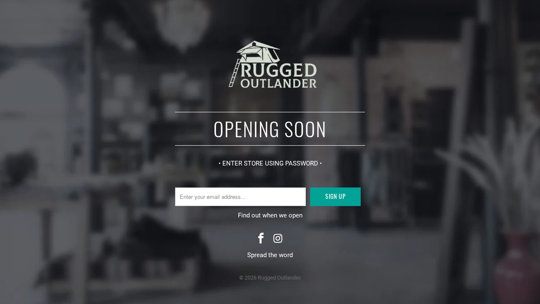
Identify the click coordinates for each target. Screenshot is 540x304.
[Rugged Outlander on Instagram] (278, 239)
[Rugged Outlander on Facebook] (261, 239)
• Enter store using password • (270, 163)
